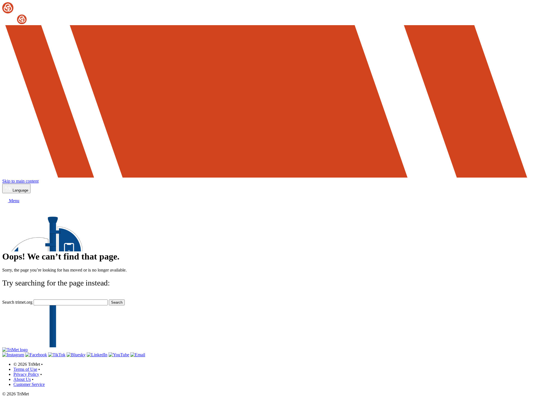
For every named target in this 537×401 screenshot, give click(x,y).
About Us (22, 379)
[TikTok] (56, 354)
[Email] (137, 354)
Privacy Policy (26, 374)
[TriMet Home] (268, 13)
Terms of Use (25, 369)
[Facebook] (36, 354)
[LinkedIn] (97, 354)
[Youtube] (119, 354)
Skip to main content (20, 181)
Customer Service (29, 384)
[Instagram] (13, 354)
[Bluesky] (76, 354)
